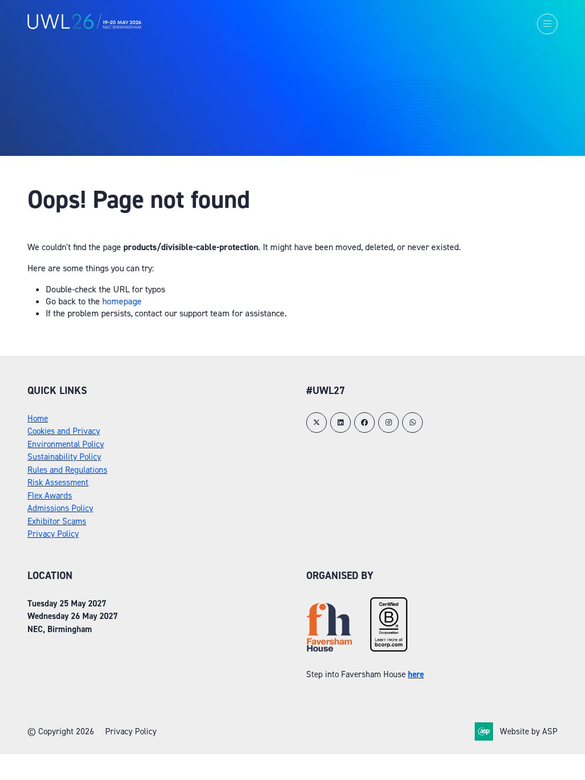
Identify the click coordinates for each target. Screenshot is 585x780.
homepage (122, 301)
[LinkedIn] (340, 422)
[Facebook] (364, 422)
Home (37, 418)
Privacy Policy (53, 534)
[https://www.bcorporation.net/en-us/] (388, 648)
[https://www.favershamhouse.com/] (329, 648)
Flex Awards (49, 495)
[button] (547, 24)
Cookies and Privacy (63, 431)
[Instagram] (388, 422)
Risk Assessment (58, 482)
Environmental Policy (65, 444)
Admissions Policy (60, 508)
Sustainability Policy (64, 457)
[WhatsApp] (412, 422)
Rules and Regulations (67, 470)
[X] (316, 422)
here (416, 674)
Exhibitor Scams (56, 521)
